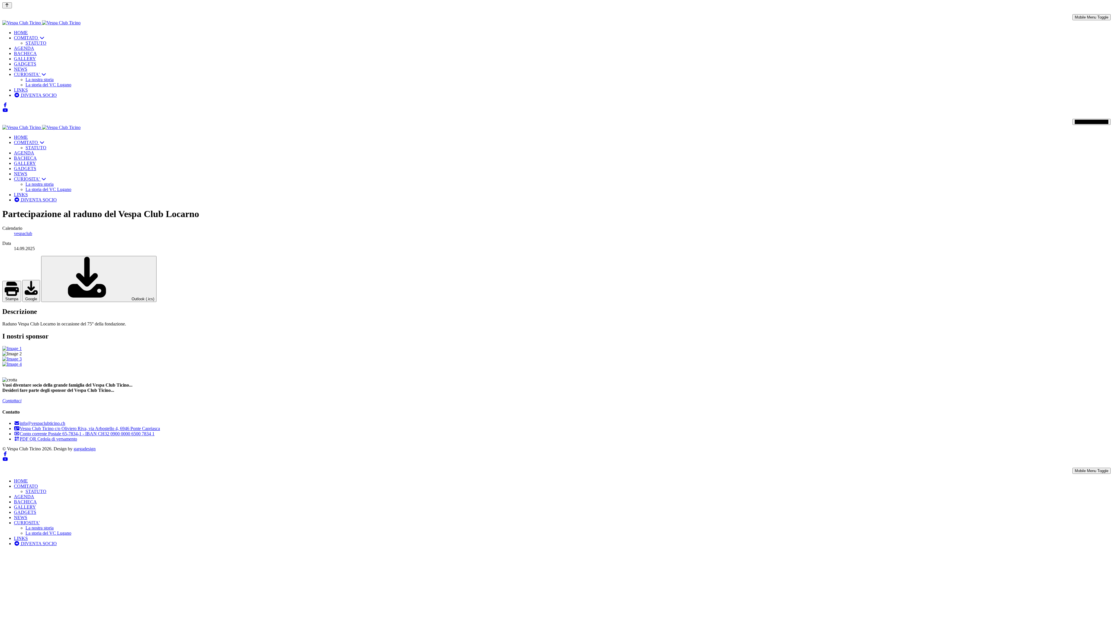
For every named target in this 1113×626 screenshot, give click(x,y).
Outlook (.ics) (142, 299)
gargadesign (85, 448)
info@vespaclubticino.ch (42, 423)
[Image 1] (556, 348)
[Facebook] (5, 105)
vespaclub (23, 233)
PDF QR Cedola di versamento (48, 438)
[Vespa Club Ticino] (41, 22)
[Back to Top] (7, 5)
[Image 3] (556, 359)
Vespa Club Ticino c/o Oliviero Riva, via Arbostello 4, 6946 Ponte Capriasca (90, 428)
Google (31, 299)
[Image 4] (556, 364)
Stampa (11, 299)
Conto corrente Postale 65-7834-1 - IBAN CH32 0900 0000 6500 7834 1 (87, 433)
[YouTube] (5, 110)
